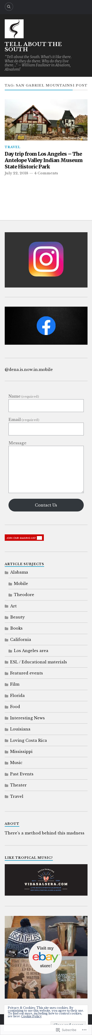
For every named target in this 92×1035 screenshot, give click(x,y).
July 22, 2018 (16, 173)
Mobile (21, 583)
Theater (18, 785)
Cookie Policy (31, 1016)
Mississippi (21, 751)
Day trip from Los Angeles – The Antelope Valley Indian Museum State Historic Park (44, 160)
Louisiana (20, 729)
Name (23, 396)
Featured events (26, 673)
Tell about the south (33, 47)
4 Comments (46, 173)
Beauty (17, 617)
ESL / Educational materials (38, 662)
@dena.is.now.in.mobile (29, 369)
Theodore (24, 594)
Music (16, 762)
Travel (13, 147)
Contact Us (46, 505)
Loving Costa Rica (28, 740)
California (20, 639)
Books (16, 628)
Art (13, 606)
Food (15, 706)
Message (17, 443)
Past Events (21, 774)
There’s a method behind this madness (44, 833)
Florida (17, 695)
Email (23, 420)
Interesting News (27, 718)
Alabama (19, 572)
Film (14, 684)
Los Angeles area (31, 650)
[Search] (9, 6)
